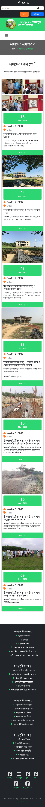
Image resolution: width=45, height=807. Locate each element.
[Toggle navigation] (6, 35)
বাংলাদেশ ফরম (23, 643)
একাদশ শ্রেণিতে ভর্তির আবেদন (24, 670)
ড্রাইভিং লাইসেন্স (24, 686)
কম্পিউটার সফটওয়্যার (24, 747)
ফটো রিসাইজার (23, 755)
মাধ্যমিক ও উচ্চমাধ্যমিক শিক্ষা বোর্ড (23, 651)
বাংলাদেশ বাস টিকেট (23, 712)
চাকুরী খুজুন (24, 639)
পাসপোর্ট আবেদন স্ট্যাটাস (24, 682)
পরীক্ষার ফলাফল (24, 636)
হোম (13, 49)
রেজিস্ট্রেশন (37, 14)
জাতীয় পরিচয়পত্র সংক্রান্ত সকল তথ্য (23, 689)
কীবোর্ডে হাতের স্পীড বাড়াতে (23, 758)
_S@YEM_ (22, 801)
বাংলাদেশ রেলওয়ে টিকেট (24, 708)
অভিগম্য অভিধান (24, 739)
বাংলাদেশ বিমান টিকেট (23, 705)
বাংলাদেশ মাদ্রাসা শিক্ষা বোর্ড (24, 647)
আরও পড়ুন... (22, 152)
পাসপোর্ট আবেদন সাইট (23, 678)
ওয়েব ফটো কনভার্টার (23, 751)
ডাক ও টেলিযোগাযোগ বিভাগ (23, 724)
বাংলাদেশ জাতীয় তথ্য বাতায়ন (23, 720)
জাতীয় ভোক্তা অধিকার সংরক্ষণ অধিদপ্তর (24, 655)
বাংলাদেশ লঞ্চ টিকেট (23, 716)
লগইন (24, 14)
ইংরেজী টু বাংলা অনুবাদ (23, 743)
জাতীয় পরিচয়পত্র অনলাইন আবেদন (23, 674)
